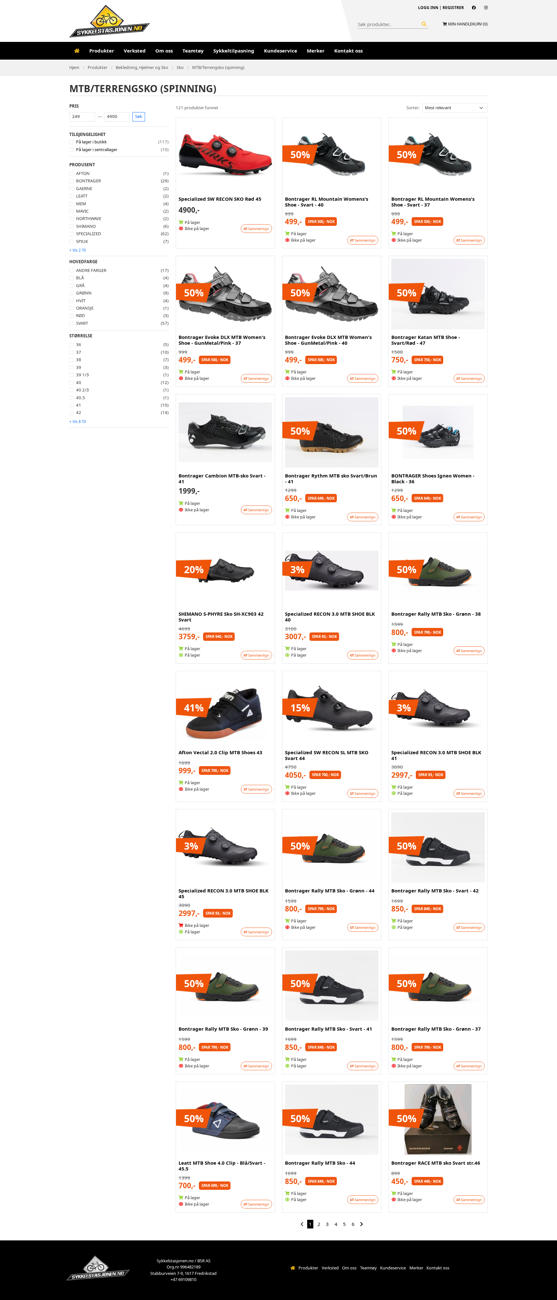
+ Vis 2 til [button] (77, 250)
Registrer (453, 7)
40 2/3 (82, 390)
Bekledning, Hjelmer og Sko (142, 67)
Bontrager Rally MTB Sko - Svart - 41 (328, 1029)
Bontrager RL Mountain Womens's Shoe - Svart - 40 (326, 202)
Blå (80, 278)
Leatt (81, 196)
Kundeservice (280, 50)
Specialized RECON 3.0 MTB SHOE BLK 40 (330, 617)
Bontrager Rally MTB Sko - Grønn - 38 (436, 614)
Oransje (84, 308)
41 (78, 405)
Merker (316, 50)
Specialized (88, 233)
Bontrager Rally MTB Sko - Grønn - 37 (436, 1029)
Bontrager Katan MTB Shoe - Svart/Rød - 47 (425, 340)
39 (78, 367)
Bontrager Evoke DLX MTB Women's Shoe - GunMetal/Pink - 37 (222, 340)
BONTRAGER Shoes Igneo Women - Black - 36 (432, 478)
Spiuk (82, 241)
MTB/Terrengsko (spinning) (218, 67)
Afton (83, 173)
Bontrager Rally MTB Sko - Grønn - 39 (223, 1029)
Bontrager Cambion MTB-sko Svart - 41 (222, 478)
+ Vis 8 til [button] (77, 421)
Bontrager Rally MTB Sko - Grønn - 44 (330, 890)
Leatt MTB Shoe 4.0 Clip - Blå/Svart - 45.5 (222, 1166)
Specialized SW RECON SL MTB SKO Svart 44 (326, 755)
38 (78, 359)
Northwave (88, 218)
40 (78, 382)
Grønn (84, 293)
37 (78, 352)
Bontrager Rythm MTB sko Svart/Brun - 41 (331, 478)
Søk (138, 116)
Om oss (164, 50)
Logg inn (428, 7)
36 (78, 344)
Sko (180, 67)
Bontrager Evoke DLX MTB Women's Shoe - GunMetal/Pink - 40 (328, 340)
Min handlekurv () (468, 24)
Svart (82, 323)
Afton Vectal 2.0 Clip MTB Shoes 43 (220, 752)
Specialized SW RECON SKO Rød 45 (220, 199)
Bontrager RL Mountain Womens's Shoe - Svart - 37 (432, 202)
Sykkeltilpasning (233, 50)
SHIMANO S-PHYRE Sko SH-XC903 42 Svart (221, 617)
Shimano (86, 226)
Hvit (80, 300)
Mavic (82, 211)
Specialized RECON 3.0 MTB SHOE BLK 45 (224, 893)
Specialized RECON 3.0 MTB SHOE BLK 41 (436, 755)
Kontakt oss (348, 50)
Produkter (101, 50)
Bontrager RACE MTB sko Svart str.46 (435, 1163)
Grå (80, 285)
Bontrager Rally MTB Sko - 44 (320, 1163)
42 (78, 412)
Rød (80, 315)
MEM (81, 204)
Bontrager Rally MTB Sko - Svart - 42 (435, 890)
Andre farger (91, 270)
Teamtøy (193, 50)
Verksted (135, 50)
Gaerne (84, 188)
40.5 (80, 397)
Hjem (74, 67)
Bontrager (88, 181)
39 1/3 (82, 375)
